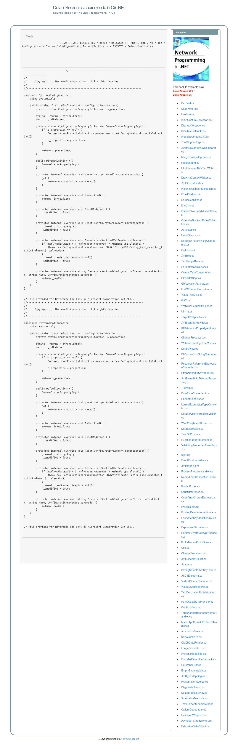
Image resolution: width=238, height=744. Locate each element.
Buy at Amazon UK (182, 95)
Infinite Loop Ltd (131, 738)
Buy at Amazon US (182, 91)
